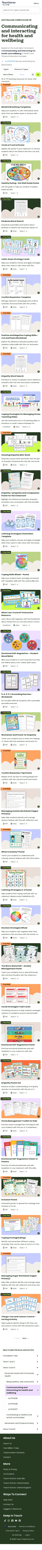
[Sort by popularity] (38, 74)
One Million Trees (11, 1448)
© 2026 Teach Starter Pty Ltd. (22, 1539)
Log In (27, 1535)
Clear (22, 74)
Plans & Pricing (10, 1469)
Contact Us (8, 1504)
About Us (7, 1443)
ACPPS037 (13, 1409)
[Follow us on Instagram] (8, 1520)
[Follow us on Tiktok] (5, 1520)
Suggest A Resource (12, 1509)
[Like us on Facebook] (12, 1520)
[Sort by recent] (32, 74)
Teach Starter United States (16, 1483)
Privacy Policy (28, 1531)
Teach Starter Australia (14, 1478)
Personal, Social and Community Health (19, 1374)
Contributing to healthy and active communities (19, 1416)
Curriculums (8, 1474)
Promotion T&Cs (12, 1531)
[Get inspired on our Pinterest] (19, 1520)
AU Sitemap (17, 1535)
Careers (7, 1457)
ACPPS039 (13, 1398)
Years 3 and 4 (9, 1367)
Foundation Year (10, 1355)
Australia (11, 1526)
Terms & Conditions (27, 1526)
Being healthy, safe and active (20, 1381)
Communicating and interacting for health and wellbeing (19, 1390)
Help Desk (7, 1499)
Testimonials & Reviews (13, 1452)
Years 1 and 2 (9, 1361)
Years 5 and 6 (9, 1429)
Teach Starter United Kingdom (17, 1487)
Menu (36, 3)
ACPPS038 (13, 1404)
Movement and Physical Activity (19, 1423)
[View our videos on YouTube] (16, 1520)
